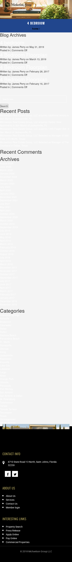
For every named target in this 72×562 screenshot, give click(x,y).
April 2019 (5, 240)
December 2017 (8, 267)
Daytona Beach (8, 335)
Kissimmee (6, 358)
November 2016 (8, 304)
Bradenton (5, 321)
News (3, 375)
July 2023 (5, 187)
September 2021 (9, 200)
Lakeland (5, 368)
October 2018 (7, 250)
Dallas (3, 328)
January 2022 (7, 193)
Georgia (4, 348)
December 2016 (8, 301)
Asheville (4, 318)
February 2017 (8, 294)
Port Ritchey (6, 389)
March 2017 (6, 291)
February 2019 (8, 247)
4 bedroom (12, 42)
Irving (3, 352)
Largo (3, 372)
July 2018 (5, 257)
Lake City (5, 365)
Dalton (3, 332)
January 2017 (7, 297)
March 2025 (6, 180)
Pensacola (5, 385)
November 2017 (8, 271)
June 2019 (5, 234)
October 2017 (7, 274)
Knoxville (4, 362)
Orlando (4, 382)
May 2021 (5, 207)
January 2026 (7, 173)
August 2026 (6, 163)
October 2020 (7, 213)
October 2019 (7, 223)
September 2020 (9, 217)
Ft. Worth (5, 342)
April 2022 (5, 190)
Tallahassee (6, 402)
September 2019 (9, 227)
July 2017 (5, 281)
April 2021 (5, 210)
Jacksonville (6, 355)
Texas (3, 416)
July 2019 (5, 230)
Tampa (3, 405)
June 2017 (5, 284)
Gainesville (6, 345)
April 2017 (5, 287)
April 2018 (5, 260)
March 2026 (6, 170)
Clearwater (6, 325)
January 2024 (7, 183)
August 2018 (6, 254)
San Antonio (6, 392)
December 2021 (8, 197)
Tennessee (6, 412)
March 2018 (6, 264)
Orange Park (7, 379)
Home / (36, 28)
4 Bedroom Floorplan (23, 54)
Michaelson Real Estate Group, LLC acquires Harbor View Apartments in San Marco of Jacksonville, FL (30, 123)
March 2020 (6, 220)
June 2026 (5, 166)
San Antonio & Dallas (11, 395)
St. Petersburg (7, 399)
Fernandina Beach (10, 338)
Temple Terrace (8, 409)
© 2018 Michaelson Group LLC (36, 551)
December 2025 (8, 176)
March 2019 (6, 244)
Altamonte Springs (9, 315)
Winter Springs (8, 422)
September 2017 (9, 277)
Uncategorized (7, 419)
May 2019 (5, 237)
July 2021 (5, 203)
